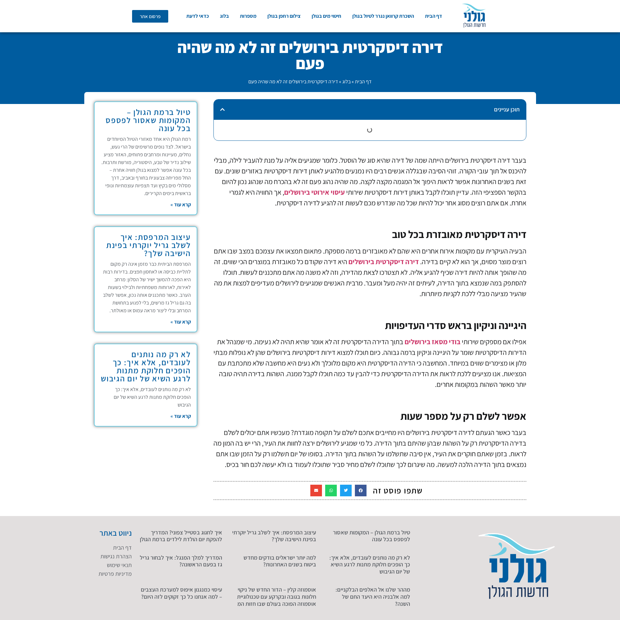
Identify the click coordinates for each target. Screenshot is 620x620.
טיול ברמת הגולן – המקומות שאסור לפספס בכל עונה (148, 120)
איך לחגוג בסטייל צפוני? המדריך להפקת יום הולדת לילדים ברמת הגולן (181, 536)
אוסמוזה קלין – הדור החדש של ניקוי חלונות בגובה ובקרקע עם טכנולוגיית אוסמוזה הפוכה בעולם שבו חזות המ (276, 596)
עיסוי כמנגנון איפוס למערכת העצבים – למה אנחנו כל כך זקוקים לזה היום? (181, 593)
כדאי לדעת (197, 16)
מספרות (248, 16)
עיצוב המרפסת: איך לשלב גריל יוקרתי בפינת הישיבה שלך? (148, 245)
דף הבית (433, 16)
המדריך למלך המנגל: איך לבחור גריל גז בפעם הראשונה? (181, 561)
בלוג (224, 16)
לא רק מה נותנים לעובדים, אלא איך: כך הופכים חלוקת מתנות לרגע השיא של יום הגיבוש (146, 366)
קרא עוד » (180, 204)
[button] (222, 109)
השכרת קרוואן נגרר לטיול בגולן (383, 16)
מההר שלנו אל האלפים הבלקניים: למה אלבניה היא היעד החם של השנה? (373, 596)
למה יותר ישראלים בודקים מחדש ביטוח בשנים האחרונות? (279, 561)
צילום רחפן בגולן (284, 16)
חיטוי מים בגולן (326, 16)
